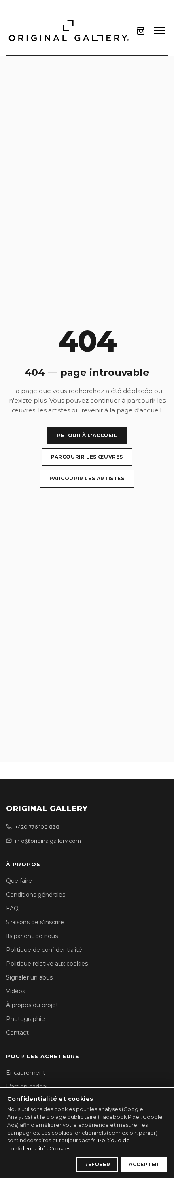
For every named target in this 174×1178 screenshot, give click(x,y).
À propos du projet (32, 1005)
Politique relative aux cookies (47, 963)
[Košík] (140, 31)
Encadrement (25, 1073)
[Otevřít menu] (159, 30)
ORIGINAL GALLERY (47, 808)
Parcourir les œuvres (87, 457)
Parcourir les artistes (86, 478)
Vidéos (15, 991)
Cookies (59, 1149)
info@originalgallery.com (48, 840)
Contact (17, 1032)
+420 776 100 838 (37, 827)
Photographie (25, 1019)
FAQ (12, 908)
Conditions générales (35, 894)
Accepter (144, 1164)
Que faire (19, 881)
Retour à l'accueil (87, 435)
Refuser (97, 1164)
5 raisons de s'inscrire (35, 922)
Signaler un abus (29, 977)
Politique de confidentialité (44, 950)
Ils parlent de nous (32, 936)
